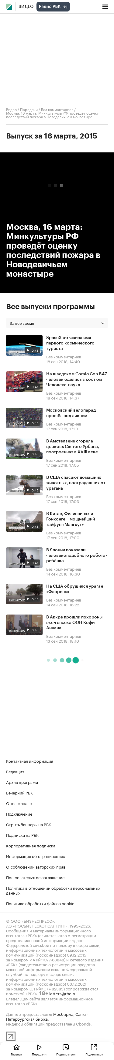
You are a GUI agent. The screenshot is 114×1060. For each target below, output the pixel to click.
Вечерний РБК (19, 792)
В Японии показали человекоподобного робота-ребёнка (76, 555)
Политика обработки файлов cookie (40, 903)
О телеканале (19, 803)
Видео (26, 7)
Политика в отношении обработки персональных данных (53, 890)
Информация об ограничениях (35, 856)
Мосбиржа (63, 1014)
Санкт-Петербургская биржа (47, 1016)
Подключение (19, 813)
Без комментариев (57, 109)
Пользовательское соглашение (35, 877)
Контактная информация (29, 761)
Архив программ (22, 782)
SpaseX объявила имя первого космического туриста (70, 343)
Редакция (15, 771)
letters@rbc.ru (63, 993)
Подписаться (65, 1054)
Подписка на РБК (22, 835)
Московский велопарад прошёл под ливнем (71, 413)
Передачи (29, 109)
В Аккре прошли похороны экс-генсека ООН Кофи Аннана (74, 622)
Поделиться (94, 1054)
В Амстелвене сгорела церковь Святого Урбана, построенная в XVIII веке (72, 446)
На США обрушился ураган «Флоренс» (74, 589)
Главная (16, 1054)
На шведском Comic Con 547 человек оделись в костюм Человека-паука (76, 379)
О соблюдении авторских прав (35, 866)
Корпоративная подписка (30, 845)
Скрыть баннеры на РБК (28, 824)
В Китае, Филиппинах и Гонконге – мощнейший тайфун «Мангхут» (70, 519)
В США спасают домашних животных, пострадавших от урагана (75, 483)
